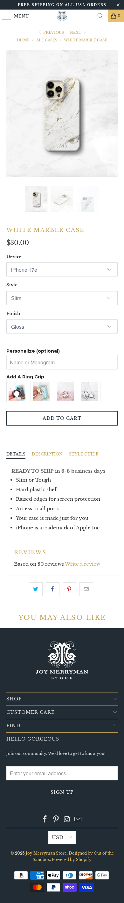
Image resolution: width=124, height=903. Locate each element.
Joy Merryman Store (46, 853)
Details (15, 454)
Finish (13, 313)
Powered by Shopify (72, 859)
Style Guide (84, 454)
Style (11, 285)
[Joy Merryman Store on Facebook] (45, 819)
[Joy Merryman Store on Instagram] (67, 819)
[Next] (113, 113)
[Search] (100, 16)
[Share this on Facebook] (52, 589)
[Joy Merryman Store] (62, 16)
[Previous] (11, 113)
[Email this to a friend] (86, 589)
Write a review (82, 564)
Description (47, 454)
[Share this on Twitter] (36, 589)
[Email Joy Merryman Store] (78, 819)
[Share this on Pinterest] (69, 589)
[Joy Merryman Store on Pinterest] (56, 819)
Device (14, 256)
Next (76, 32)
